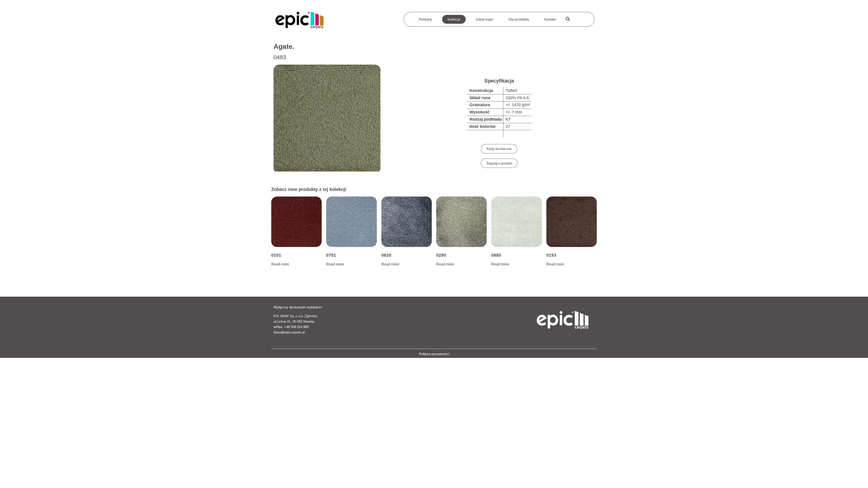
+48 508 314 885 (296, 327)
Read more (280, 264)
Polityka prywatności (434, 354)
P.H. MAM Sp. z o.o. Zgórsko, (296, 316)
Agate (283, 46)
